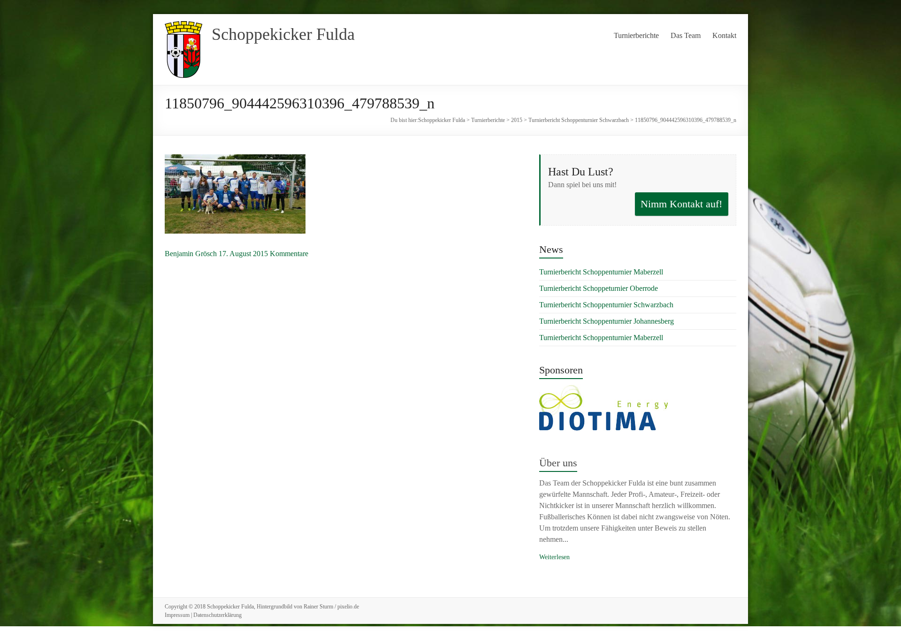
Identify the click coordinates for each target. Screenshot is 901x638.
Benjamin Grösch (191, 254)
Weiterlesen (554, 557)
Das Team (686, 35)
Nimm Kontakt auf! (681, 204)
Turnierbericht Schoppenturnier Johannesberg (606, 321)
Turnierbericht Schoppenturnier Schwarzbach (578, 120)
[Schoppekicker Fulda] (183, 26)
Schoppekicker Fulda (283, 34)
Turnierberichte (636, 35)
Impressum (177, 615)
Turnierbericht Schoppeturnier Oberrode (598, 288)
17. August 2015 (243, 254)
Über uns (558, 463)
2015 (516, 120)
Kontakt (724, 35)
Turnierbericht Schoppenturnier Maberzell (601, 272)
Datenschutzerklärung (217, 615)
